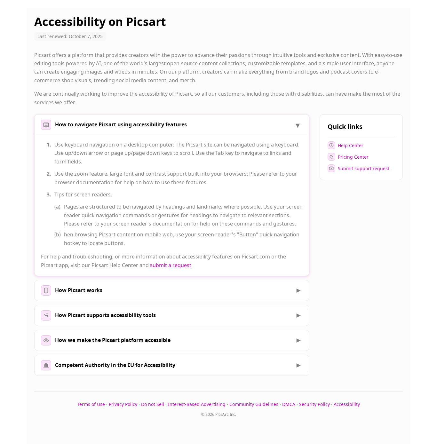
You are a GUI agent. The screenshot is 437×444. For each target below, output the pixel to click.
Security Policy (314, 404)
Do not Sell (152, 404)
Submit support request (363, 168)
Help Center (350, 145)
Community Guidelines (253, 404)
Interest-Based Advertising (197, 404)
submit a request (170, 265)
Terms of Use (91, 404)
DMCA (288, 404)
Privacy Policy (123, 404)
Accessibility (347, 404)
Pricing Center (353, 157)
